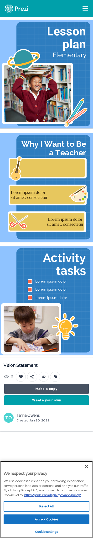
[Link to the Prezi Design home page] (23, 8)
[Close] (86, 466)
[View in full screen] (86, 27)
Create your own (46, 400)
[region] (46, 499)
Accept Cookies (46, 519)
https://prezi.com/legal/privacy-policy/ (52, 495)
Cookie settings (46, 531)
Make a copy (46, 389)
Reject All (46, 506)
